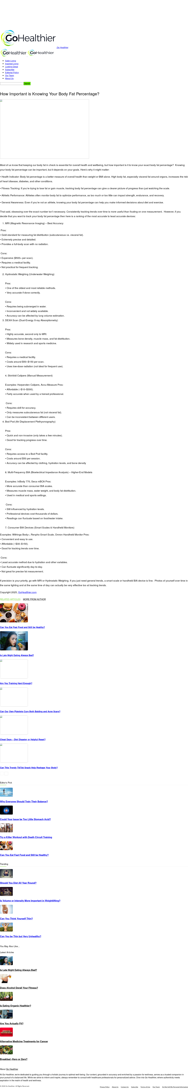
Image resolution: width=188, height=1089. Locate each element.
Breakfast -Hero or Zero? (13, 1059)
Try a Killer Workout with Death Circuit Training (26, 837)
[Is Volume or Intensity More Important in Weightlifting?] (6, 895)
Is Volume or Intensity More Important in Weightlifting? (30, 900)
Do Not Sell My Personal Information (175, 1087)
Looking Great (11, 66)
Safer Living (10, 60)
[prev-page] (2, 773)
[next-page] (6, 773)
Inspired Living (11, 63)
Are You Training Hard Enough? (16, 683)
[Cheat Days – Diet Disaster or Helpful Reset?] (14, 733)
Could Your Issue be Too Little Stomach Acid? (25, 819)
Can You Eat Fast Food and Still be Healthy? (22, 627)
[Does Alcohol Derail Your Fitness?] (6, 982)
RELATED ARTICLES (10, 599)
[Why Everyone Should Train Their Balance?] (6, 795)
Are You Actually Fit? (11, 1023)
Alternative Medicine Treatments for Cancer (24, 1041)
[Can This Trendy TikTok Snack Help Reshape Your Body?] (14, 761)
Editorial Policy (12, 72)
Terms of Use (145, 1087)
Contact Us (125, 1087)
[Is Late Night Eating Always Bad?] (14, 649)
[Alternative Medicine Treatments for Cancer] (6, 1035)
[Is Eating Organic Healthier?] (6, 1000)
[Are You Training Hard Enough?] (14, 677)
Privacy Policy (104, 1087)
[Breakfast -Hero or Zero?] (6, 1053)
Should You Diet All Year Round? (18, 883)
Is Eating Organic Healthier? (15, 1005)
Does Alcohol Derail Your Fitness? (19, 987)
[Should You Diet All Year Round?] (6, 877)
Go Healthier (12, 1069)
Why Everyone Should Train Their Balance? (24, 801)
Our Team (9, 75)
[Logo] (13, 55)
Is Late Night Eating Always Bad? (17, 655)
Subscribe (9, 69)
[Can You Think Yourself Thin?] (6, 912)
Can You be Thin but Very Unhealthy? (20, 936)
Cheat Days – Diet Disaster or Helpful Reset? (23, 739)
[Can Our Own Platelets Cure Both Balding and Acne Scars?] (14, 705)
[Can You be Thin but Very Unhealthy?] (6, 930)
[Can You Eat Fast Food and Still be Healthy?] (14, 621)
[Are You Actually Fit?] (6, 1017)
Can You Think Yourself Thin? (16, 918)
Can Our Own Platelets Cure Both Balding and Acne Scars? (30, 711)
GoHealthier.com (27, 592)
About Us (9, 78)
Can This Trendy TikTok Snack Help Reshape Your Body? (29, 767)
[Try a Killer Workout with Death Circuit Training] (6, 831)
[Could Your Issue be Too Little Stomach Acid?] (6, 813)
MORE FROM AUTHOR (34, 599)
